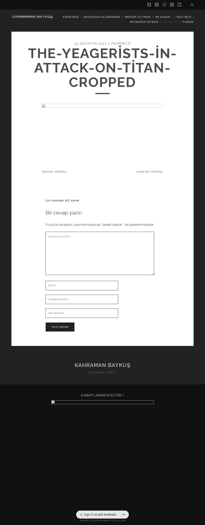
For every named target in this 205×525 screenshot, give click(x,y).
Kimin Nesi (71, 16)
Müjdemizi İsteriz (144, 21)
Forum (188, 21)
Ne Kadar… (163, 16)
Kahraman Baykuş (102, 365)
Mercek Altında (138, 16)
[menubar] (102, 515)
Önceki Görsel (54, 171)
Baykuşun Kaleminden (102, 16)
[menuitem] (98, 514)
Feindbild (121, 43)
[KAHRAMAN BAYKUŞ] (32, 17)
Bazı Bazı (184, 16)
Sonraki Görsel (149, 171)
